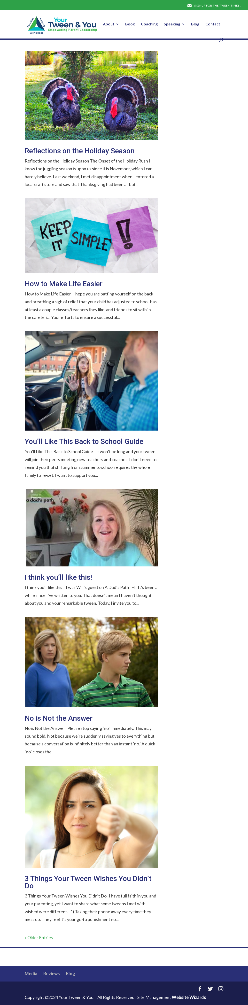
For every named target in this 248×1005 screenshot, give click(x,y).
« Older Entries (39, 937)
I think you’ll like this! (58, 577)
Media (31, 973)
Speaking (172, 24)
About (108, 24)
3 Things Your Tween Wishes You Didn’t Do (88, 882)
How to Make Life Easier (63, 283)
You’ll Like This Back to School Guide (84, 441)
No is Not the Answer (59, 718)
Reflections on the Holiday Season (80, 151)
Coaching (149, 24)
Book (130, 24)
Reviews (51, 973)
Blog (195, 24)
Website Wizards (189, 997)
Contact (212, 24)
